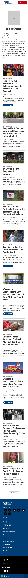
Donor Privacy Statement (9, 541)
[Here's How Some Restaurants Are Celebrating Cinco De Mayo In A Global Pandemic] (13, 70)
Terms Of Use (6, 550)
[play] (2, 576)
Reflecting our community (9, 531)
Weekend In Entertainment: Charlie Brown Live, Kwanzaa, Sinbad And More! (13, 382)
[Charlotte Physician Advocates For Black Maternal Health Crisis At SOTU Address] (13, 325)
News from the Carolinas (8, 78)
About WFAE (6, 528)
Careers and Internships (8, 534)
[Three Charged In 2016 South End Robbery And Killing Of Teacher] (13, 457)
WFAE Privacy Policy (7, 547)
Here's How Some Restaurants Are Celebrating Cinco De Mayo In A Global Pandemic (12, 86)
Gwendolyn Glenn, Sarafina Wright (10, 303)
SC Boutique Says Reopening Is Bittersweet (11, 171)
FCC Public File (6, 544)
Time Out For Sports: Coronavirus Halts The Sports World (13, 250)
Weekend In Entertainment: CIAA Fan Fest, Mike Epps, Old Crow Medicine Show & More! (14, 294)
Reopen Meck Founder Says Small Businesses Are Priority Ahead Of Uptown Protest (13, 132)
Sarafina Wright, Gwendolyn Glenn (10, 390)
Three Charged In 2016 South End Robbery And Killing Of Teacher (13, 471)
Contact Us (5, 538)
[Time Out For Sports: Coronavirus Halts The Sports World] (13, 236)
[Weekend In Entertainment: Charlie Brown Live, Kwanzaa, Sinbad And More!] (13, 368)
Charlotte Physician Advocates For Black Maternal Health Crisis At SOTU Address (13, 340)
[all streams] (26, 576)
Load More (14, 492)
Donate (23, 2)
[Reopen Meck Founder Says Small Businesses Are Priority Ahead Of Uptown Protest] (13, 117)
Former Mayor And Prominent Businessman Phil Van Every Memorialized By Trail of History (14, 430)
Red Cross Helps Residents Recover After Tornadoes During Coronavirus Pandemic (14, 210)
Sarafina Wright (6, 94)
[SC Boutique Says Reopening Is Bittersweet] (13, 157)
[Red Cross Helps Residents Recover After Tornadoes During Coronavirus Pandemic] (13, 195)
